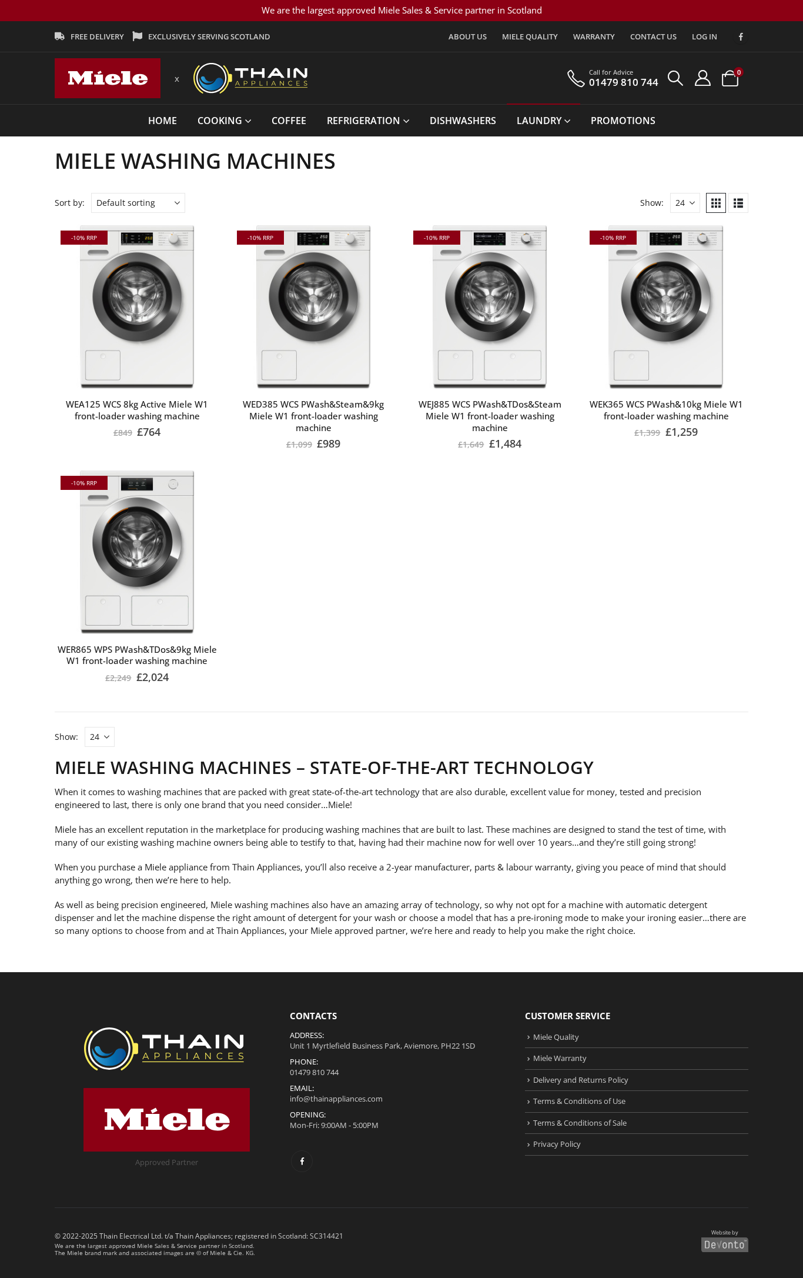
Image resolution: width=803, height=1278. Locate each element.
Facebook (302, 1161)
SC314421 (326, 1235)
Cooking (220, 120)
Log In (704, 36)
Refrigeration (363, 120)
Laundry (539, 120)
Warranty (594, 36)
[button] (676, 78)
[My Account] (702, 78)
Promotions (623, 120)
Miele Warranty (560, 1058)
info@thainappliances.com (336, 1098)
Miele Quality (530, 36)
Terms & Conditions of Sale (580, 1122)
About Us (468, 36)
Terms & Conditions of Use (579, 1101)
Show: (652, 202)
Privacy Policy (557, 1144)
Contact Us (653, 36)
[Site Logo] (107, 78)
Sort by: (70, 202)
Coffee (289, 120)
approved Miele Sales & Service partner (164, 1246)
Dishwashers (463, 120)
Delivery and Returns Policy (580, 1080)
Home (162, 120)
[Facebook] (740, 36)
